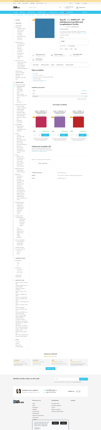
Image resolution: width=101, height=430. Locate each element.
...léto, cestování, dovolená (21, 36)
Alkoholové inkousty (20, 203)
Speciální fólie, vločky (20, 193)
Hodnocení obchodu (39, 3)
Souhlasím (63, 423)
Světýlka (18, 234)
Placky (17, 79)
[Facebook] (77, 391)
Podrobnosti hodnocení (75, 26)
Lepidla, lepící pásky (20, 217)
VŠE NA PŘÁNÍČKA (19, 124)
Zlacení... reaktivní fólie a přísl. (22, 198)
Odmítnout (55, 423)
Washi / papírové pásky (20, 136)
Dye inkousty (19, 211)
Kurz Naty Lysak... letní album (20, 319)
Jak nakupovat (34, 419)
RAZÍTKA (17, 155)
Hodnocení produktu (45, 64)
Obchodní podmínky (35, 413)
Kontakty (19, 3)
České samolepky (18, 27)
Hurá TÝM (53, 407)
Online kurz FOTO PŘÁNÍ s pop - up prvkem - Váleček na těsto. (22, 313)
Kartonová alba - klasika (21, 115)
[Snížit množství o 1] (34, 135)
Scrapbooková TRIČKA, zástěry (21, 77)
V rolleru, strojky (22, 222)
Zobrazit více (50, 368)
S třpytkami (21, 225)
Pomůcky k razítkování (20, 166)
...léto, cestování (19, 51)
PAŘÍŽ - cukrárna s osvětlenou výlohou (22, 334)
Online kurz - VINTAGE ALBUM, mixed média (22, 302)
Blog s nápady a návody (55, 403)
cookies (40, 422)
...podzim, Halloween (20, 53)
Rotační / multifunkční (20, 162)
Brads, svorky (19, 146)
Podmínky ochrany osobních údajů (38, 415)
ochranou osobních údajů (77, 381)
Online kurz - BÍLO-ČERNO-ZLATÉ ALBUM (21, 299)
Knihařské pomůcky (19, 275)
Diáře (18, 118)
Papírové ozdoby (19, 141)
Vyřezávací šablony (20, 243)
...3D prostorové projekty (21, 65)
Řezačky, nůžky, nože (20, 231)
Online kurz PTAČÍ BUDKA (20, 307)
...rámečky (18, 58)
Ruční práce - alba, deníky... (20, 72)
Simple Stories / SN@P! (21, 112)
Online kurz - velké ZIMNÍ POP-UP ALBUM (21, 295)
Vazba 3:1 (18, 253)
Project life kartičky (20, 91)
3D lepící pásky (21, 220)
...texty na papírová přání (21, 43)
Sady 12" (18, 97)
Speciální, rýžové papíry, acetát (22, 95)
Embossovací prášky (20, 170)
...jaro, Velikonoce (20, 34)
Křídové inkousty (19, 210)
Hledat (60, 7)
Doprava (14, 3)
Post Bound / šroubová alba (21, 107)
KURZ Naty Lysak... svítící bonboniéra (22, 321)
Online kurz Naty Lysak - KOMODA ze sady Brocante (22, 323)
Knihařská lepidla (18, 276)
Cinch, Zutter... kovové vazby (20, 249)
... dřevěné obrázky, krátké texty (22, 68)
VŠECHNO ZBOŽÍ (19, 82)
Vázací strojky (19, 250)
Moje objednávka (25, 3)
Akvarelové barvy (19, 176)
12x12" (85, 96)
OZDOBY (17, 133)
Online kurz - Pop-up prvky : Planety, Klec (22, 305)
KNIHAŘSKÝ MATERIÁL (20, 258)
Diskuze (52, 64)
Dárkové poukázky (19, 25)
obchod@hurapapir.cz (51, 390)
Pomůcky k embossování (21, 171)
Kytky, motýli (19, 138)
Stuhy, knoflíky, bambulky (21, 150)
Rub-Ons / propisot (20, 143)
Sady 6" (18, 100)
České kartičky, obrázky (19, 74)
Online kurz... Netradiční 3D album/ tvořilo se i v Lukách (21, 329)
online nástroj (44, 425)
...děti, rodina (19, 47)
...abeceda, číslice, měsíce (21, 28)
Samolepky (18, 135)
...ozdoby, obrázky (20, 56)
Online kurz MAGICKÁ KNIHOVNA (21, 336)
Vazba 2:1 (18, 252)
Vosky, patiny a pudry (20, 188)
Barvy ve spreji (19, 179)
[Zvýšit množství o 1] (39, 135)
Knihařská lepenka (18, 260)
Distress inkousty (19, 205)
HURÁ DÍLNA (18, 23)
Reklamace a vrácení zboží (56, 409)
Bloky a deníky (19, 120)
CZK (72, 3)
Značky (17, 339)
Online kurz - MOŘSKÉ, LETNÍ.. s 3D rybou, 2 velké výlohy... (22, 286)
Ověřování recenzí (35, 417)
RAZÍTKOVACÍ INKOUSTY (20, 202)
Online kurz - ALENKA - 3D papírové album (22, 283)
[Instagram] (79, 391)
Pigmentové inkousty (20, 208)
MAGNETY (18, 235)
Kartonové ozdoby (20, 149)
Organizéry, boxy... (20, 229)
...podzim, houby (19, 38)
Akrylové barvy (19, 177)
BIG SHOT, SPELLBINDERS (20, 240)
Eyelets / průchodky (20, 147)
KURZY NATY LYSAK (20, 280)
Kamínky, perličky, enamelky (21, 139)
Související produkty (69, 64)
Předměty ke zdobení (20, 196)
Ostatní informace (59, 64)
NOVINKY (18, 20)
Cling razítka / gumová (20, 158)
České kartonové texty (19, 42)
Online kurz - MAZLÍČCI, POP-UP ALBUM (21, 292)
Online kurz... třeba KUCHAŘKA (21, 315)
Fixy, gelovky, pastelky (20, 180)
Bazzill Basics (72, 45)
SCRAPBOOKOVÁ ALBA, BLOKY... (21, 104)
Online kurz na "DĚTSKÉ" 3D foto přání (21, 310)
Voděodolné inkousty (20, 207)
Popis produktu (36, 64)
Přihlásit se (83, 379)
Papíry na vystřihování (20, 94)
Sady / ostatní (19, 102)
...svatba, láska (19, 33)
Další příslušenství (20, 122)
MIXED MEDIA (18, 174)
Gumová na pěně (19, 161)
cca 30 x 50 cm (19, 271)
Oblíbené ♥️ (32, 3)
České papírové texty (19, 71)
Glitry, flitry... (19, 152)
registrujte (45, 151)
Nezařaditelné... (19, 237)
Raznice (18, 228)
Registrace (85, 3)
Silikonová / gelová (20, 156)
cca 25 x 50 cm (19, 269)
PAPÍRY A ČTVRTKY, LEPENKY (21, 84)
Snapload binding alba (20, 109)
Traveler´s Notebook (20, 110)
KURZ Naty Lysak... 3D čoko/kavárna (22, 325)
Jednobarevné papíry (21, 86)
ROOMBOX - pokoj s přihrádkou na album (21, 332)
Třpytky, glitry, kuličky (20, 183)
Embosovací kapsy (20, 244)
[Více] (85, 12)
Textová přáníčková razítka (21, 129)
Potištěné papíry (19, 87)
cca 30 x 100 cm (20, 272)
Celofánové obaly (20, 127)
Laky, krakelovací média (21, 190)
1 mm (18, 262)
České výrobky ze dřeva (19, 60)
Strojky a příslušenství (20, 241)
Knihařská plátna (18, 267)
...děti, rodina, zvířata (20, 30)
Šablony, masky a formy (21, 194)
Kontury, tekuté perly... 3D (21, 191)
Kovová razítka (19, 164)
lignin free (44, 80)
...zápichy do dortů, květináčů (21, 62)
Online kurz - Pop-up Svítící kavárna (21, 297)
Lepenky (18, 92)
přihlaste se (37, 151)
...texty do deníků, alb (20, 45)
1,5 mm (18, 263)
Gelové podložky (19, 187)
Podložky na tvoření (20, 232)
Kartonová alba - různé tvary (21, 117)
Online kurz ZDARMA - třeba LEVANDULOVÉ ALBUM (20, 317)
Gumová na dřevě (20, 159)
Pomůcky (18, 199)
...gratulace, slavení (20, 31)
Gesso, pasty (19, 185)
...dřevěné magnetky (20, 63)
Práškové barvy (19, 182)
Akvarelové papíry (20, 89)
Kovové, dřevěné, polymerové (22, 144)
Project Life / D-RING (20, 106)
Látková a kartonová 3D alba (21, 114)
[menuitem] (16, 12)
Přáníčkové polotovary (20, 126)
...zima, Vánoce (19, 39)
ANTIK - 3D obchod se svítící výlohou (22, 327)
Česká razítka (18, 75)
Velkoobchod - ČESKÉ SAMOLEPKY (57, 411)
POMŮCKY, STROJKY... (19, 215)
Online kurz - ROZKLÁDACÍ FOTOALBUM (20, 289)
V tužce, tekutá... (22, 223)
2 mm (18, 265)
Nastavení (37, 428)
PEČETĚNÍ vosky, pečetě (20, 247)
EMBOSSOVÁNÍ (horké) (19, 168)
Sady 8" (18, 98)
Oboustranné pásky (22, 219)
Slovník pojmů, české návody (56, 405)
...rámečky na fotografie (21, 66)
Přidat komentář (43, 163)
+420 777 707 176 (69, 7)
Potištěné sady (19, 130)
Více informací (84, 32)
